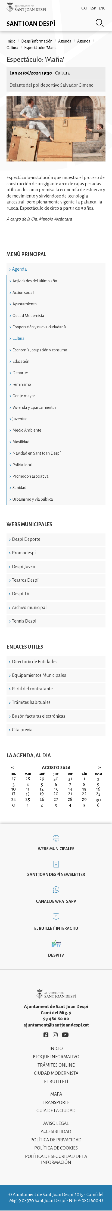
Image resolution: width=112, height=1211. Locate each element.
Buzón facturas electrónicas (38, 716)
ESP (93, 8)
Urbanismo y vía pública (33, 499)
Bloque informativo (56, 1056)
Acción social (23, 292)
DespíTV (56, 955)
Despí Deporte (26, 539)
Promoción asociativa (31, 476)
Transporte (56, 1102)
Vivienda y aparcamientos (34, 407)
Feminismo (22, 384)
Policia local (22, 465)
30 (98, 800)
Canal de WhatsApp (56, 901)
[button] (56, 160)
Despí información (36, 41)
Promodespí (24, 553)
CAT (84, 8)
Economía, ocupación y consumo (40, 350)
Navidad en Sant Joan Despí (37, 453)
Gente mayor (24, 396)
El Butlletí (56, 1081)
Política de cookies (56, 1148)
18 (28, 794)
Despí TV (20, 593)
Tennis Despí (24, 621)
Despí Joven (23, 566)
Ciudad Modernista (28, 315)
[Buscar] (99, 23)
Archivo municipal (29, 607)
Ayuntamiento (25, 304)
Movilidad (21, 442)
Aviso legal (56, 1123)
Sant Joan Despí (31, 24)
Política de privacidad (56, 1140)
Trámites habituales (31, 702)
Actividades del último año (35, 281)
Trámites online (56, 1065)
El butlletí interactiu (56, 928)
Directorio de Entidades (34, 661)
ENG (102, 8)
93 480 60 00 (56, 1018)
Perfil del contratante (32, 689)
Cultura (18, 338)
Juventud (20, 419)
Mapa (56, 1094)
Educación (21, 361)
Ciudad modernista (56, 1073)
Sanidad (19, 487)
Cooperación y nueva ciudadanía (40, 327)
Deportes (21, 373)
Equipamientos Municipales (39, 675)
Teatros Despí (25, 580)
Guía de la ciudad (56, 1110)
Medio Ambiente (27, 430)
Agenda (19, 269)
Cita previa (22, 729)
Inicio (11, 41)
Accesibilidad (56, 1131)
